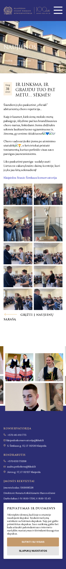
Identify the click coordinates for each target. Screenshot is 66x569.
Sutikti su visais (33, 541)
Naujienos (25, 61)
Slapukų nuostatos (33, 550)
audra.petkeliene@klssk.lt (21, 467)
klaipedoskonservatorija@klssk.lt (25, 440)
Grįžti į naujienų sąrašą (29, 317)
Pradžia (8, 61)
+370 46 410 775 (16, 435)
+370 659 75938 (16, 461)
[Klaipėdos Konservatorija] (27, 11)
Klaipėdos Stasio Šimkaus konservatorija (30, 178)
